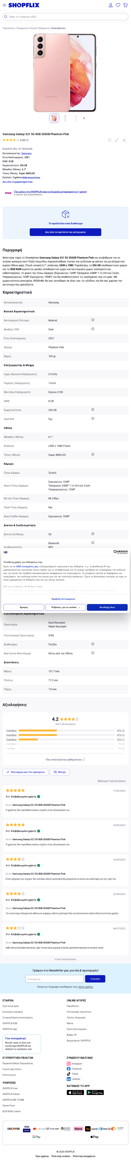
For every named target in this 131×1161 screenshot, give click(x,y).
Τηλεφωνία (22, 28)
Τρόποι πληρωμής (76, 1017)
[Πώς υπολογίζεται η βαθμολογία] (84, 759)
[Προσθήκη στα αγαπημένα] (110, 140)
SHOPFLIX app (10, 1029)
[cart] (125, 5)
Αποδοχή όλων (107, 607)
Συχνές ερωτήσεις (12, 1069)
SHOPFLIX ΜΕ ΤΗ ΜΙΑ (13, 1100)
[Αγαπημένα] (118, 5)
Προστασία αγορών (77, 1029)
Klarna (70, 1023)
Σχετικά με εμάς (11, 1006)
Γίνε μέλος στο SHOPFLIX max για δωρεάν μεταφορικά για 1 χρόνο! (50, 192)
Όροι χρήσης (42, 1156)
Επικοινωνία (9, 1075)
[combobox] (65, 16)
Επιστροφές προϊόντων (79, 1012)
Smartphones (58, 28)
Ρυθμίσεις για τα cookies (64, 607)
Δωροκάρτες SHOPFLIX (79, 1040)
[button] (4, 5)
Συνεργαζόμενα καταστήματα (18, 1017)
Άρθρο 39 (72, 1035)
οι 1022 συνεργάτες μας (26, 566)
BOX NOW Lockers (12, 1111)
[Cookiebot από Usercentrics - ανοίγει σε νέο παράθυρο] (114, 552)
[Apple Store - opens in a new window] (76, 1092)
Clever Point (9, 1105)
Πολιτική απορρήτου (84, 1156)
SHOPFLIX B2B (10, 1023)
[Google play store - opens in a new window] (95, 1092)
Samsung (26, 153)
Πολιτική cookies (60, 1156)
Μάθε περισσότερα (31, 177)
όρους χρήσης (85, 987)
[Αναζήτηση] (6, 16)
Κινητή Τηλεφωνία (39, 28)
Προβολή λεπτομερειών (63, 599)
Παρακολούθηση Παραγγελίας (18, 1063)
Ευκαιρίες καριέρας (13, 1012)
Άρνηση (24, 607)
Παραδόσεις (73, 1006)
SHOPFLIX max (10, 1088)
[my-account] (110, 5)
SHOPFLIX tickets (11, 1094)
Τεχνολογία (8, 28)
